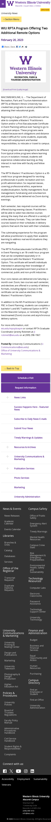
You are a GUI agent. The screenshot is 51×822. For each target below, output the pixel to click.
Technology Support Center (38, 610)
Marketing (9, 660)
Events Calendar (12, 529)
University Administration (37, 706)
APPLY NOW (45, 10)
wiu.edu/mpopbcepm (11, 328)
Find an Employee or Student (36, 692)
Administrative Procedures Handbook (11, 730)
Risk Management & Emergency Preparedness (38, 556)
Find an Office (37, 699)
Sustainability (40, 779)
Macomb (18, 6)
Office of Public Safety (37, 516)
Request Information (25, 387)
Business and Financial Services (37, 648)
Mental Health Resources (37, 538)
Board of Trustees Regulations (10, 712)
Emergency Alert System (38, 524)
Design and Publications (10, 653)
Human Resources (35, 667)
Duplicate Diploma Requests (9, 588)
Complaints (10, 754)
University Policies (9, 703)
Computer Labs (38, 587)
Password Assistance (35, 602)
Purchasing (35, 673)
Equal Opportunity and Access (38, 658)
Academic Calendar (9, 522)
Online (38, 6)
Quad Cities (28, 6)
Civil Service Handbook (10, 739)
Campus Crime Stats (37, 546)
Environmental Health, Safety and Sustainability (37, 569)
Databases (9, 556)
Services (8, 561)
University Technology (36, 618)
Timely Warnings (38, 531)
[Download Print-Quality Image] (15, 89)
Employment (23, 779)
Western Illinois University (32, 2)
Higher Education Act (11, 685)
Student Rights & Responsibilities (12, 747)
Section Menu (11, 19)
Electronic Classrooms (36, 594)
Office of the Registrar (10, 569)
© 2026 (10, 819)
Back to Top (11, 368)
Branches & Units (10, 543)
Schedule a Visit (25, 378)
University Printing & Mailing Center (11, 644)
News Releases (12, 515)
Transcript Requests (9, 578)
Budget (33, 639)
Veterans (6, 784)
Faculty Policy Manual (11, 721)
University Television (9, 667)
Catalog (8, 550)
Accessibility (8, 779)
